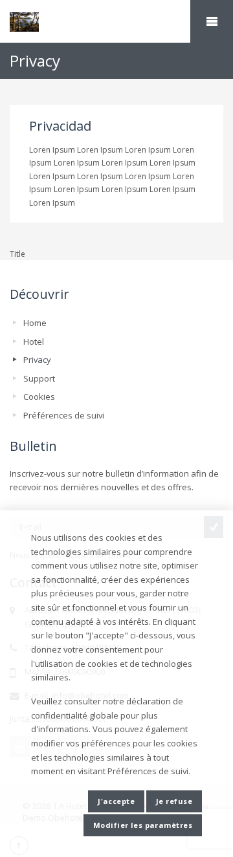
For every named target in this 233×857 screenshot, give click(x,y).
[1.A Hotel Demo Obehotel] (116, 22)
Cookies (39, 396)
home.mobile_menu (211, 21)
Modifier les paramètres (142, 825)
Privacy (37, 359)
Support (39, 378)
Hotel (33, 341)
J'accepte (116, 801)
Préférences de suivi (63, 415)
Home (35, 323)
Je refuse (174, 801)
